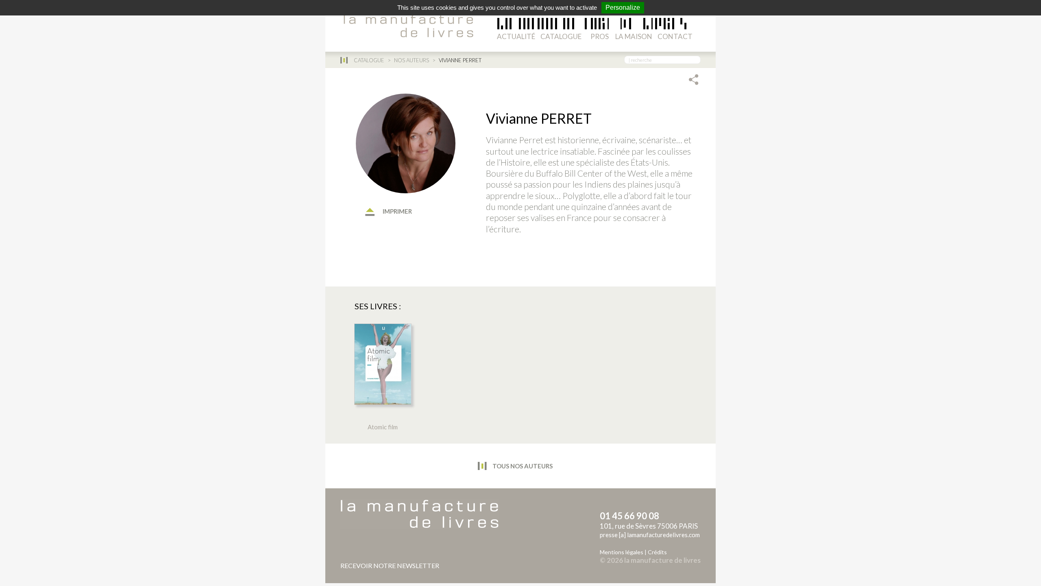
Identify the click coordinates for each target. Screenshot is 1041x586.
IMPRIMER (396, 211)
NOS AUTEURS (411, 60)
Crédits (657, 552)
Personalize (622, 7)
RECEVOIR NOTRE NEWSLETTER (389, 565)
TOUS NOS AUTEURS (522, 466)
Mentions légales (621, 552)
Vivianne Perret (514, 140)
